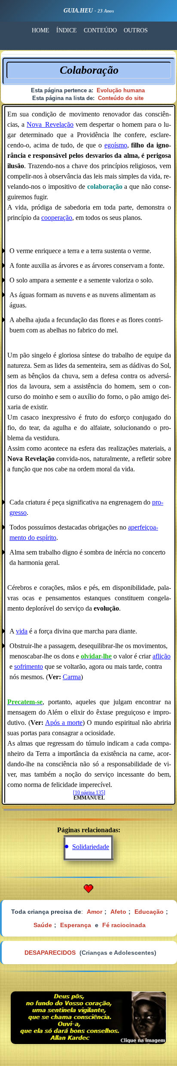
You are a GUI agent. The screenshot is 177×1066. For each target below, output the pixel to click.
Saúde (43, 925)
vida (21, 631)
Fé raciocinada (124, 925)
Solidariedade (90, 846)
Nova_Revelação (50, 124)
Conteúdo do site (120, 98)
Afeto (118, 911)
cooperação (56, 217)
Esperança (75, 925)
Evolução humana (121, 90)
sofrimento (28, 666)
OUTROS (136, 30)
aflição (162, 656)
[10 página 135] (89, 793)
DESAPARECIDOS (50, 952)
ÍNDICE (66, 30)
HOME (40, 30)
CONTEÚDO (100, 30)
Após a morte (63, 722)
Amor (94, 911)
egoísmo (115, 145)
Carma (72, 676)
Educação (149, 911)
